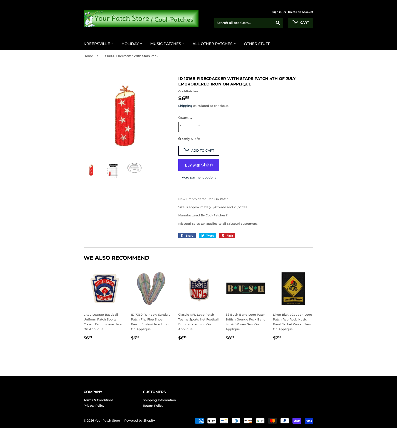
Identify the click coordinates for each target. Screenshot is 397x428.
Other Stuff (257, 44)
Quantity (185, 118)
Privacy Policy (94, 405)
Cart (304, 22)
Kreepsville (97, 44)
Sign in (277, 12)
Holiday (131, 44)
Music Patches (166, 44)
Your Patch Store (107, 420)
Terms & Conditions (98, 400)
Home (88, 56)
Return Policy (153, 405)
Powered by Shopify (139, 420)
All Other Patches (213, 44)
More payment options (198, 177)
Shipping (185, 106)
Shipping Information (159, 400)
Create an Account (300, 12)
